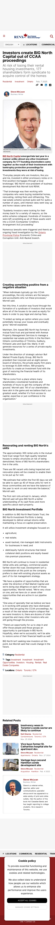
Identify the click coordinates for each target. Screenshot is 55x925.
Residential (7, 81)
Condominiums (27, 736)
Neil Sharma (26, 734)
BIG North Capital (12, 156)
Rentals (38, 662)
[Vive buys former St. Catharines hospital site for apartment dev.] (11, 749)
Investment (19, 81)
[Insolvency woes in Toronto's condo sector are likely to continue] (11, 730)
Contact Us (30, 921)
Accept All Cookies (27, 900)
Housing (29, 662)
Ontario (30, 81)
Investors (20, 662)
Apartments (25, 755)
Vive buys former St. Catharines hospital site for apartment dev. (36, 746)
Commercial (25, 854)
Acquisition (25, 771)
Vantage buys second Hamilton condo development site (33, 763)
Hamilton (35, 771)
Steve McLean (18, 92)
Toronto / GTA (30, 670)
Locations (31, 44)
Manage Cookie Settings (27, 907)
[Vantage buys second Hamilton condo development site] (11, 765)
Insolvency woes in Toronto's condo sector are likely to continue (36, 728)
